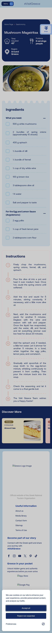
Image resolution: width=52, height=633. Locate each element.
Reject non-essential (26, 615)
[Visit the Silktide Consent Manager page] (43, 624)
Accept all (26, 608)
